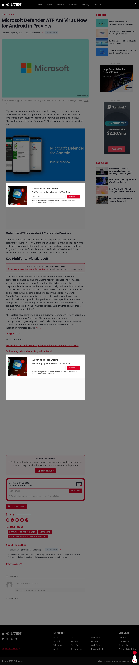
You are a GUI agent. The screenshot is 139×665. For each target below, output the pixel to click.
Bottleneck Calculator (122, 661)
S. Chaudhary (34, 33)
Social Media (77, 649)
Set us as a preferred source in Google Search (28, 269)
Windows (73, 4)
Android (60, 4)
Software (95, 638)
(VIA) (8, 333)
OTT (72, 638)
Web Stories (97, 645)
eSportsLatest (10, 648)
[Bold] (17, 590)
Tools (95, 4)
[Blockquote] (35, 590)
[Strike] (26, 590)
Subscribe (75, 491)
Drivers (94, 641)
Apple (49, 4)
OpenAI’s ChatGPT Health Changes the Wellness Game (122, 190)
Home (4, 14)
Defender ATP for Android (22, 532)
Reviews (74, 641)
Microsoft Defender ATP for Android (27, 536)
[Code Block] (38, 590)
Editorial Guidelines (128, 649)
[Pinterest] (22, 520)
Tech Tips (75, 645)
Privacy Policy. (53, 496)
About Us (123, 638)
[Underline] (23, 590)
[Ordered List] (29, 590)
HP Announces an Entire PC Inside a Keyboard (121, 199)
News (40, 4)
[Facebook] (7, 520)
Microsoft (45, 532)
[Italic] (20, 590)
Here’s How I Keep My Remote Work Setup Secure (122, 180)
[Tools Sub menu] (100, 4)
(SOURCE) (16, 333)
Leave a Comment (18, 506)
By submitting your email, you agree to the (35, 496)
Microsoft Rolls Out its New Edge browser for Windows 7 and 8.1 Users (42, 345)
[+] (47, 590)
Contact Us (124, 641)
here (38, 327)
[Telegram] (26, 520)
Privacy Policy (125, 645)
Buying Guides (98, 649)
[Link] (41, 590)
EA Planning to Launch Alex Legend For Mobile (29, 351)
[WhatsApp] (17, 520)
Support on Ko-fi (45, 470)
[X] (12, 520)
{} (44, 590)
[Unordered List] (32, 590)
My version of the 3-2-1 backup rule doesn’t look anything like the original (120, 171)
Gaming (85, 4)
